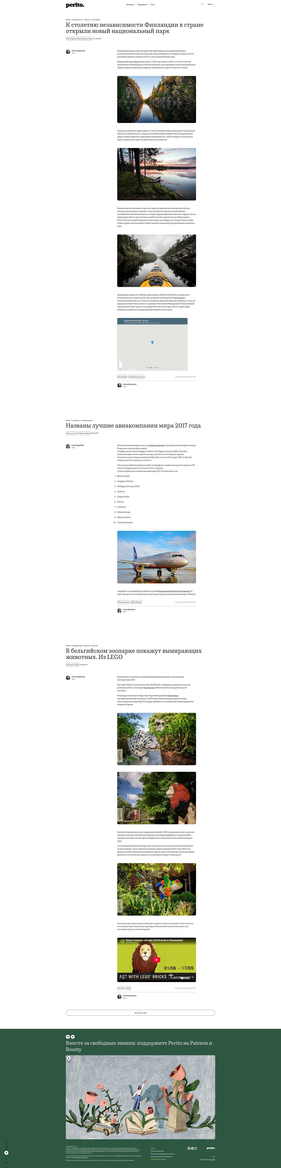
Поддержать (142, 4)
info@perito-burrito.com (81, 1157)
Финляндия (96, 20)
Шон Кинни (173, 696)
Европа (86, 20)
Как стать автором (157, 1151)
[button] (68, 1037)
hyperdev (212, 1160)
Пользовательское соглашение (161, 1157)
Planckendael (149, 688)
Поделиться (6, 1145)
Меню (210, 4)
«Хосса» (136, 62)
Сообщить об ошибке (158, 1159)
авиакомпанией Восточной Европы (174, 591)
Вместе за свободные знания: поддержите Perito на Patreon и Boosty (139, 1047)
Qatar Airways (84, 433)
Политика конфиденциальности (162, 1154)
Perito (68, 20)
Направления (77, 20)
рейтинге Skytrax (156, 446)
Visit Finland (178, 298)
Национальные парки (84, 39)
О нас (152, 4)
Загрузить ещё (140, 1013)
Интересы (130, 4)
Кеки (76, 665)
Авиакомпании (87, 420)
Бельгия (95, 646)
